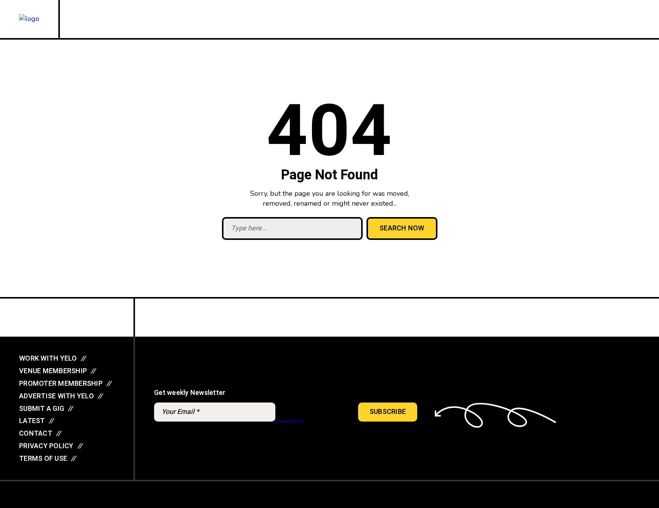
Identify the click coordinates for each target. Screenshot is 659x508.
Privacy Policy (289, 421)
